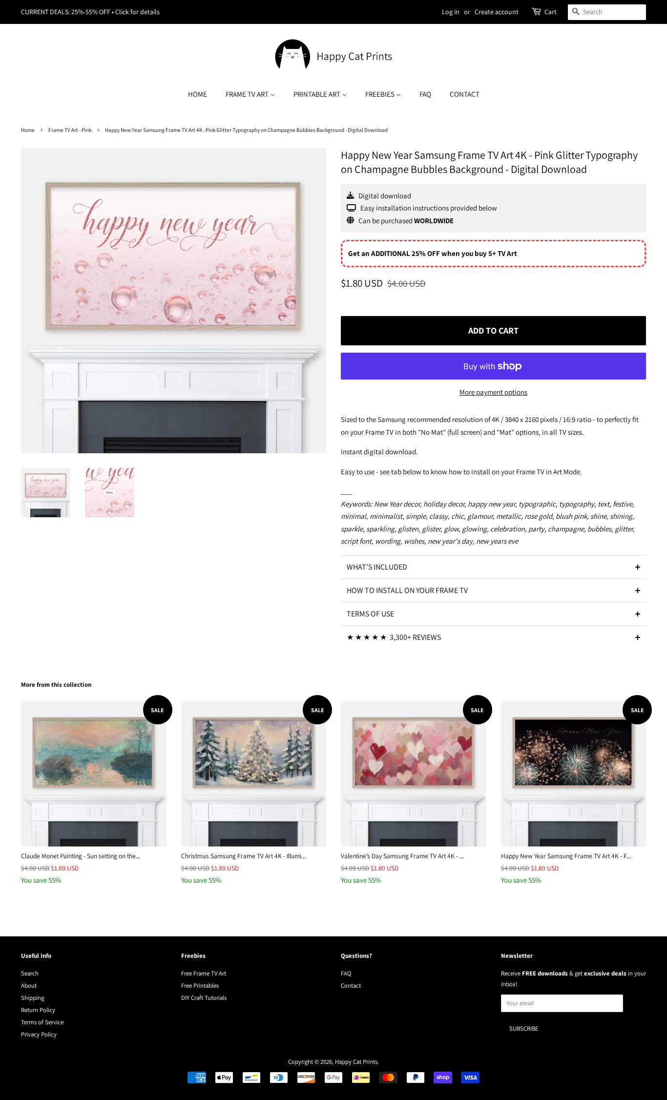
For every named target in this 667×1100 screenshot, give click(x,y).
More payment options (493, 392)
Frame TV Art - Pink (69, 130)
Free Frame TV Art (203, 973)
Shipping (32, 998)
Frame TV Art (248, 94)
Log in (450, 11)
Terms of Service (42, 1022)
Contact (464, 94)
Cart (550, 11)
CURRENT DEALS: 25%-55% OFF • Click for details (90, 11)
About (29, 985)
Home (197, 94)
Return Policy (38, 1010)
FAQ (425, 94)
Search (30, 973)
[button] (493, 566)
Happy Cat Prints (356, 1062)
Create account (497, 11)
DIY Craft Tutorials (204, 998)
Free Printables (200, 985)
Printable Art (317, 94)
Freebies (380, 94)
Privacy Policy (39, 1034)
